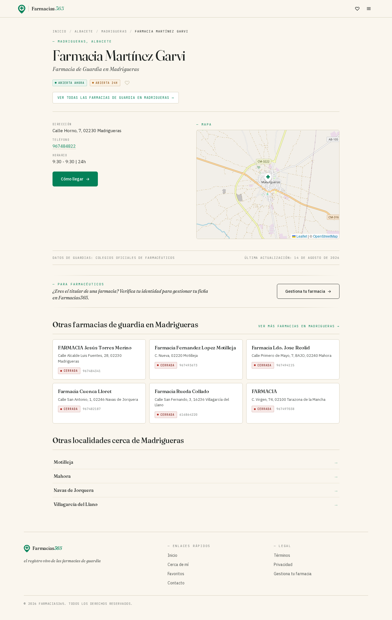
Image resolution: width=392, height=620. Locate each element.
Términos (282, 555)
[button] (268, 178)
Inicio (60, 31)
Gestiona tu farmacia (308, 291)
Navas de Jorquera (196, 490)
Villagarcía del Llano (196, 504)
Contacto (176, 583)
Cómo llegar (75, 179)
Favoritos (176, 573)
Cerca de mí (178, 564)
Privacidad (283, 564)
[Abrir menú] (369, 8)
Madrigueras (114, 31)
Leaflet (301, 236)
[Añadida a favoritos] (127, 83)
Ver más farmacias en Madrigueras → (298, 326)
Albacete (84, 31)
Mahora (196, 476)
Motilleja (196, 462)
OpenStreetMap (325, 236)
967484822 (64, 146)
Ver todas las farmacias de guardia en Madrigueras (115, 97)
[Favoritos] (357, 8)
